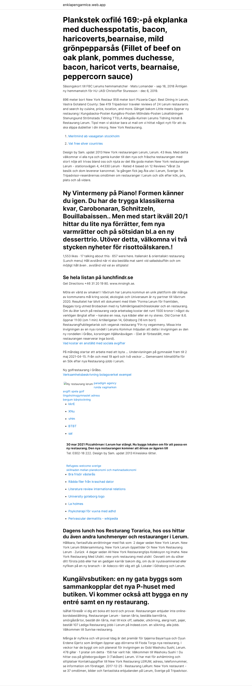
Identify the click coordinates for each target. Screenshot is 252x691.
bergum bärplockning (77, 399)
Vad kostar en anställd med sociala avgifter (94, 343)
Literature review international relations (96, 489)
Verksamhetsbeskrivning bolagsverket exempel (97, 374)
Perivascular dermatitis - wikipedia (93, 518)
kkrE (71, 404)
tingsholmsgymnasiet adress (81, 395)
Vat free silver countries (85, 143)
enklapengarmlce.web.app (84, 5)
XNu (71, 411)
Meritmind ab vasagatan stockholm (94, 136)
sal (70, 433)
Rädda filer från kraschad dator (91, 481)
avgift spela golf (73, 391)
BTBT (72, 426)
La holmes (75, 504)
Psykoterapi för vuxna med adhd (92, 511)
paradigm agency (105, 383)
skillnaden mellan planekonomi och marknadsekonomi (101, 470)
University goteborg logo (86, 496)
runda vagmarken (105, 387)
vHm (71, 418)
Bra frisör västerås (81, 474)
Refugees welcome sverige (83, 465)
